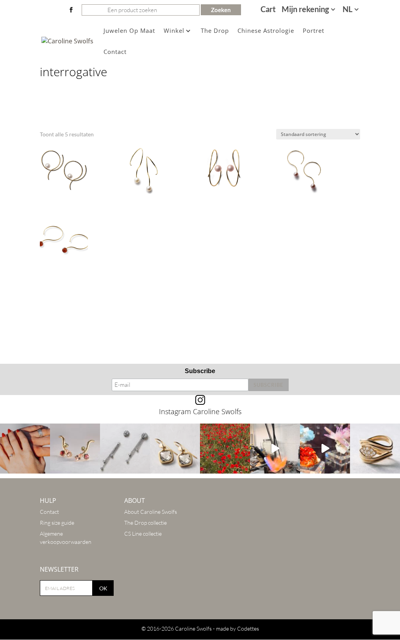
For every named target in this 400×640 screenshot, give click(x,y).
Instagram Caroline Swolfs (200, 411)
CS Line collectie (143, 533)
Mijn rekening (305, 10)
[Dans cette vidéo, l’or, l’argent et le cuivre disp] (275, 449)
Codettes (248, 628)
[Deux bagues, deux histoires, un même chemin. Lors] (25, 449)
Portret (313, 31)
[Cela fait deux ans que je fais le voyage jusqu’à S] (325, 449)
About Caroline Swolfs (150, 511)
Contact (115, 52)
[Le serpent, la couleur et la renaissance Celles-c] (75, 449)
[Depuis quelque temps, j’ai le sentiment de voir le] (225, 449)
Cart (268, 10)
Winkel (174, 31)
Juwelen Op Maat (129, 31)
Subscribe (200, 371)
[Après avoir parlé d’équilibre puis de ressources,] (375, 449)
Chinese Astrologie (266, 31)
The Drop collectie (145, 522)
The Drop (215, 31)
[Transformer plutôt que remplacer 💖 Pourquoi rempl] (125, 449)
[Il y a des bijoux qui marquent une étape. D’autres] (175, 449)
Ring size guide (57, 522)
